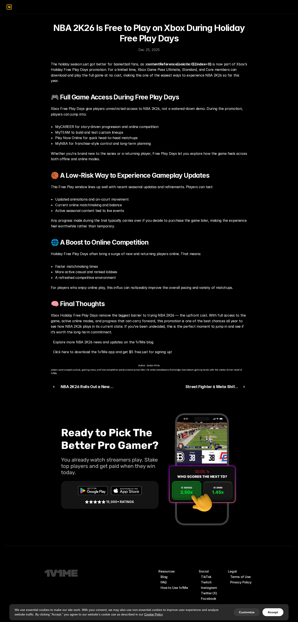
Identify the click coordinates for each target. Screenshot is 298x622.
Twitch (206, 582)
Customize (247, 612)
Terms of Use (240, 577)
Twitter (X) (209, 593)
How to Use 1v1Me (174, 588)
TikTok (206, 577)
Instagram (209, 588)
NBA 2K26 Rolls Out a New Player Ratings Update (83, 389)
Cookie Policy (153, 614)
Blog (164, 577)
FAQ (164, 582)
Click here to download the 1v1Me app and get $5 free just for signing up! (112, 352)
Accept (273, 612)
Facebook (208, 598)
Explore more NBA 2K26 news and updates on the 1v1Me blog (103, 342)
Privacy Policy (241, 582)
